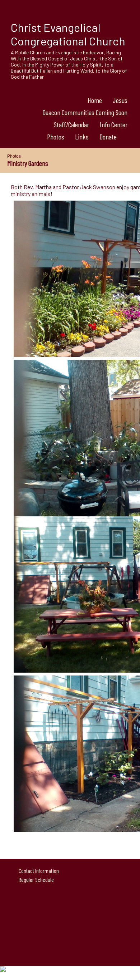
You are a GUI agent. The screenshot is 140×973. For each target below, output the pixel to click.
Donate (108, 136)
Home (95, 100)
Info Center (113, 124)
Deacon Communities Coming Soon (84, 112)
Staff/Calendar (71, 124)
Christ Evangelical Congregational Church (68, 34)
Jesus (120, 100)
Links (82, 136)
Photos (55, 136)
